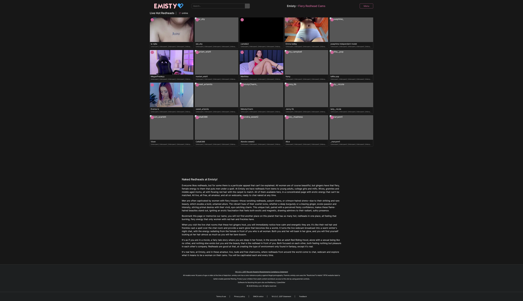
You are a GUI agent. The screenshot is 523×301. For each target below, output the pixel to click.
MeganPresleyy (158, 76)
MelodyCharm (247, 109)
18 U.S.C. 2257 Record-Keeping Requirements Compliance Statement (261, 272)
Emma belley (291, 44)
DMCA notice (258, 296)
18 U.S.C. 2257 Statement (281, 296)
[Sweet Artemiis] (216, 95)
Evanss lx (155, 109)
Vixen (153, 142)
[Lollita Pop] (351, 62)
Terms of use (221, 296)
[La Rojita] (171, 29)
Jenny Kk (290, 109)
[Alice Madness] (306, 127)
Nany (288, 76)
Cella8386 (200, 142)
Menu (366, 6)
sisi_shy (199, 44)
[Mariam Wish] (216, 62)
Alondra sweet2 (247, 142)
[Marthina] (261, 62)
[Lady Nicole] (351, 95)
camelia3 (245, 44)
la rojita (154, 44)
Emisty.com (257, 286)
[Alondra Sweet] (261, 127)
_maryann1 (335, 142)
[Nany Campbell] (306, 62)
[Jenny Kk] (306, 95)
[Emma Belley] (306, 29)
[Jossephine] (351, 29)
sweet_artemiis (202, 109)
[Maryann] (351, 127)
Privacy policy (239, 296)
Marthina (244, 76)
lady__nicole (336, 109)
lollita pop (335, 76)
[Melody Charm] (261, 95)
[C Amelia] (261, 29)
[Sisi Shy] (216, 29)
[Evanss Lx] (171, 95)
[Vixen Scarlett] (171, 127)
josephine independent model (344, 44)
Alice (288, 142)
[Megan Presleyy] (171, 62)
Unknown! (155, 47)
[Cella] (216, 127)
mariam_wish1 (202, 76)
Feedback (303, 296)
